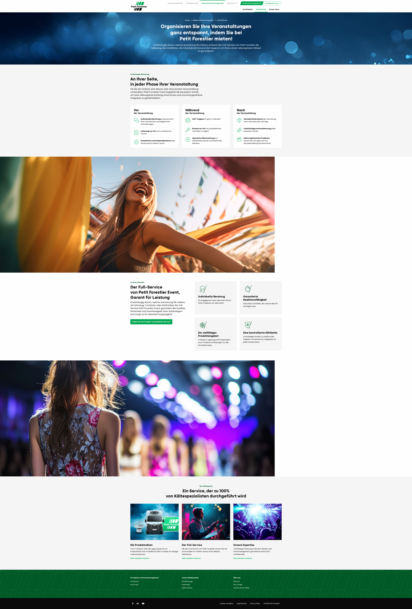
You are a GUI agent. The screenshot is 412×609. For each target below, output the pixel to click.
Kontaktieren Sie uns (272, 3)
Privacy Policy (255, 603)
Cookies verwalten (226, 603)
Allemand (231, 3)
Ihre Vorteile (237, 585)
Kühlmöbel (186, 585)
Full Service (261, 9)
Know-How (274, 9)
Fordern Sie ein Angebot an (251, 3)
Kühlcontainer (187, 588)
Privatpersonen (192, 3)
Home (187, 20)
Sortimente (248, 9)
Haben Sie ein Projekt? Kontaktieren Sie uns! (151, 321)
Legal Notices (242, 603)
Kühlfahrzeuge (187, 581)
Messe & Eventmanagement (213, 3)
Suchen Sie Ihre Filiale (241, 588)
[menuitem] (175, 3)
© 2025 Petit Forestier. (272, 603)
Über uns (236, 581)
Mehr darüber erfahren (139, 558)
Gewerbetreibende (175, 3)
